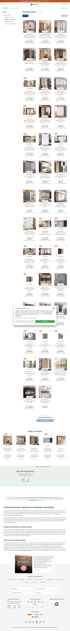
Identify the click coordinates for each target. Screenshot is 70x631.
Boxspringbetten (49, 579)
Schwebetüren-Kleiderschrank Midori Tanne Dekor (30, 289)
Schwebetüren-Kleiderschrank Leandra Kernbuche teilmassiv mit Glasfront (29, 120)
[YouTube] (44, 622)
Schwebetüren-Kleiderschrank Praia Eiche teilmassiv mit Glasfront (30, 93)
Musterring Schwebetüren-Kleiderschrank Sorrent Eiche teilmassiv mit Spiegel (45, 36)
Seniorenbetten (59, 579)
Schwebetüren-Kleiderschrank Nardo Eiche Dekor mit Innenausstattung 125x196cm (60, 176)
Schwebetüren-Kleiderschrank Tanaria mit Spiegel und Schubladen (60, 36)
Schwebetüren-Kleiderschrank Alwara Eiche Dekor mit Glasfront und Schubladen (60, 63)
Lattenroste (34, 582)
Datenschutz (22, 627)
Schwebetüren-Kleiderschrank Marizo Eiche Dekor (45, 289)
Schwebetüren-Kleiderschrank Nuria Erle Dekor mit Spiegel (45, 63)
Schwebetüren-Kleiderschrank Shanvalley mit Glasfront (61, 93)
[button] (66, 445)
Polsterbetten (30, 579)
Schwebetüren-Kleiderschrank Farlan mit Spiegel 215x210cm (29, 205)
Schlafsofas (42, 582)
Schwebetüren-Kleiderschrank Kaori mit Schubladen (29, 345)
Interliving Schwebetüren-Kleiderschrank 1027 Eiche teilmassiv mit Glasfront (61, 373)
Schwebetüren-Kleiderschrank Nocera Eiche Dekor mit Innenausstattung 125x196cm (45, 373)
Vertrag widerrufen (35, 627)
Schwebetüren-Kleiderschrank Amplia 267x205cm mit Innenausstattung (45, 401)
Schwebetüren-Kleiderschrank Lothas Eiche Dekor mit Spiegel (29, 148)
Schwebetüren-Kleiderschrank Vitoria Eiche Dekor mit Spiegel (29, 261)
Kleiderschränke (7, 15)
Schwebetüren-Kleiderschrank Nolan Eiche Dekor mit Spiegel (60, 345)
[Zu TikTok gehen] (40, 622)
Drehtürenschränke (9, 17)
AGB (18, 627)
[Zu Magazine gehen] (26, 622)
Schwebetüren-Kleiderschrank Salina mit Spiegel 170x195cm (29, 233)
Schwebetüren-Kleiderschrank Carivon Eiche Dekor (29, 176)
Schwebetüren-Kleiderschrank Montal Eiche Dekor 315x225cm (60, 205)
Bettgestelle (21, 579)
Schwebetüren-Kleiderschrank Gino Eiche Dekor (45, 205)
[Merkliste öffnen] (65, 4)
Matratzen (27, 582)
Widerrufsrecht (28, 627)
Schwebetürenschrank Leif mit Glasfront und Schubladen (61, 289)
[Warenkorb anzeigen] (68, 4)
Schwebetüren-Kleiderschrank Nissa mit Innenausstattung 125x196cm (45, 148)
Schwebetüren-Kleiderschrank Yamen (29, 62)
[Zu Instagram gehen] (30, 622)
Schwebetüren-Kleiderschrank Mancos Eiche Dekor (60, 261)
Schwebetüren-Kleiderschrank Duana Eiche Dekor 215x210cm (45, 176)
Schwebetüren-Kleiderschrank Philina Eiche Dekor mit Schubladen (45, 93)
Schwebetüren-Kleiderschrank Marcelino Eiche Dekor (29, 401)
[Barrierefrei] (63, 4)
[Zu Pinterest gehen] (37, 622)
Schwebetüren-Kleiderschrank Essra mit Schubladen (29, 373)
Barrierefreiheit (42, 627)
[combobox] (64, 16)
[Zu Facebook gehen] (33, 622)
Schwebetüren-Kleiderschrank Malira (61, 317)
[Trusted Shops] (56, 604)
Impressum (15, 627)
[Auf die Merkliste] (35, 21)
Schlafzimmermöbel (11, 579)
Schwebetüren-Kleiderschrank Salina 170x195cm (61, 120)
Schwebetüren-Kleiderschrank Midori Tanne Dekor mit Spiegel (45, 120)
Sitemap (47, 627)
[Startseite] (34, 4)
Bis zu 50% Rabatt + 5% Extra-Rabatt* (33, 1)
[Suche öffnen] (4, 4)
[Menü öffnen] (2, 4)
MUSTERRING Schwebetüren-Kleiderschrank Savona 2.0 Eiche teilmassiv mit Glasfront (45, 233)
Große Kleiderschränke (10, 23)
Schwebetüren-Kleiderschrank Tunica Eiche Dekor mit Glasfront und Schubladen (60, 233)
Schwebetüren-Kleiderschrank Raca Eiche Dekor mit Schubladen (61, 148)
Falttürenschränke (9, 21)
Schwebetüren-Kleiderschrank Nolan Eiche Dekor (45, 345)
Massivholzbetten (39, 579)
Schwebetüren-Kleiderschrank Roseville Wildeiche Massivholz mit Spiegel (29, 36)
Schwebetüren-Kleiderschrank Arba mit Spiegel (45, 261)
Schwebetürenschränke (10, 19)
